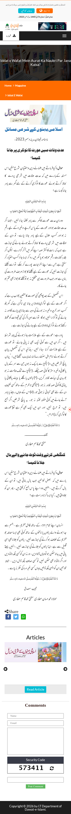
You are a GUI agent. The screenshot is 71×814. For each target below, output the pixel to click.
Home (8, 85)
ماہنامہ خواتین (26, 10)
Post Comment (35, 786)
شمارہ (8, 36)
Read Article (35, 689)
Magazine (20, 85)
